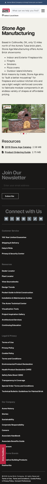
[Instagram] (12, 219)
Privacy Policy (8, 348)
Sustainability (8, 419)
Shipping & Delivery (10, 243)
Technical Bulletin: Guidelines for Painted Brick (22, 391)
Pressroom (7, 446)
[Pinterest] (24, 219)
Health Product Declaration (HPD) (16, 370)
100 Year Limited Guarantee (14, 237)
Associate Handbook (11, 436)
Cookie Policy (8, 353)
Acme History (8, 408)
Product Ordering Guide (18, 152)
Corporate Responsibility (13, 425)
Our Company (8, 402)
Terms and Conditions (11, 359)
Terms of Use (8, 342)
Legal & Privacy (9, 336)
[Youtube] (41, 219)
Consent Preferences (23, 481)
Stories (5, 414)
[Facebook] (6, 219)
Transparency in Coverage (13, 380)
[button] (42, 118)
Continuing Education (11, 325)
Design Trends (8, 287)
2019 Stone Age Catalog (18, 147)
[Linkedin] (18, 219)
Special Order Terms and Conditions (18, 386)
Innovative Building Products (14, 460)
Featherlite (7, 465)
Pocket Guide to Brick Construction (17, 292)
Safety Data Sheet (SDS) (12, 375)
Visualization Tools (10, 309)
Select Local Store (11, 16)
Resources (7, 265)
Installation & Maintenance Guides (17, 298)
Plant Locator (8, 276)
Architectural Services (12, 320)
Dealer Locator (8, 271)
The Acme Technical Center (14, 303)
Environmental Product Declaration (17, 364)
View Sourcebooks (10, 282)
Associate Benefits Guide (13, 441)
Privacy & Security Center (13, 254)
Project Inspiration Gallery (13, 314)
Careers (5, 430)
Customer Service (10, 231)
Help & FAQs (7, 248)
